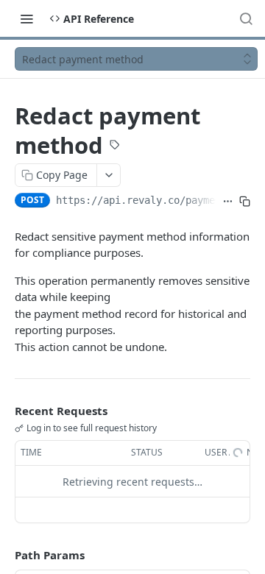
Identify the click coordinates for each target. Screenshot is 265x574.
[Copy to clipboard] (244, 201)
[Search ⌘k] (246, 18)
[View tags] (115, 146)
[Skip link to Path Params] (4, 555)
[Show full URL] (227, 201)
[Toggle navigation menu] (26, 18)
